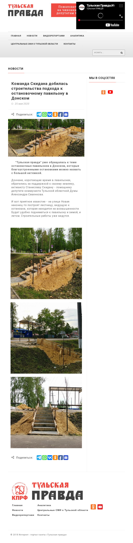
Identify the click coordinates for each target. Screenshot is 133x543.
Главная (16, 36)
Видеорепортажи (54, 36)
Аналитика (77, 36)
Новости (32, 36)
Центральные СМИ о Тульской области (62, 510)
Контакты (69, 44)
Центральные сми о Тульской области (34, 44)
